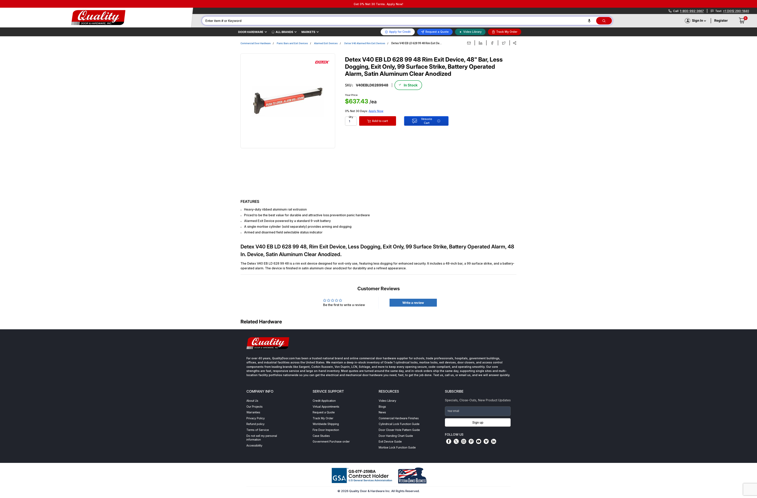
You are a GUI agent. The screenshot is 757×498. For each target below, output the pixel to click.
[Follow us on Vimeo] (486, 441)
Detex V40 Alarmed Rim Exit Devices (364, 43)
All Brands (284, 32)
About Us (252, 400)
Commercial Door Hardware (256, 43)
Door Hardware (250, 32)
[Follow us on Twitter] (456, 441)
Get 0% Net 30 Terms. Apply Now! (378, 4)
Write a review (413, 303)
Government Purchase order (331, 441)
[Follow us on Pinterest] (471, 441)
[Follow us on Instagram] (463, 441)
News (382, 412)
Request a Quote (324, 412)
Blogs (382, 406)
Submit (65, 472)
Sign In (697, 20)
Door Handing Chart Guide (396, 435)
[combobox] (398, 20)
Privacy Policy (255, 418)
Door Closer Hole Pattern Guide (399, 430)
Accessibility (254, 445)
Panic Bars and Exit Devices (292, 43)
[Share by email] (469, 43)
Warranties (253, 412)
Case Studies (321, 435)
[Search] (604, 20)
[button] (589, 20)
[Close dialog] (120, 419)
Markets (308, 32)
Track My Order (323, 418)
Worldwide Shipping (326, 424)
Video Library (387, 400)
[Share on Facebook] (492, 43)
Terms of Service (257, 430)
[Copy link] (514, 43)
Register (721, 20)
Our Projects (254, 406)
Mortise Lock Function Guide (397, 447)
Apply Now (376, 111)
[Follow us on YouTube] (478, 441)
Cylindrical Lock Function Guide (399, 424)
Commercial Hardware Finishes (399, 418)
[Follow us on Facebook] (448, 441)
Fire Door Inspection (326, 430)
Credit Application (324, 400)
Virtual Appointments (326, 406)
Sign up (477, 422)
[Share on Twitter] (503, 43)
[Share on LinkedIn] (480, 43)
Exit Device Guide (390, 441)
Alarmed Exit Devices (326, 43)
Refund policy (255, 424)
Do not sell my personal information (261, 437)
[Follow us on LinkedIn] (493, 441)
